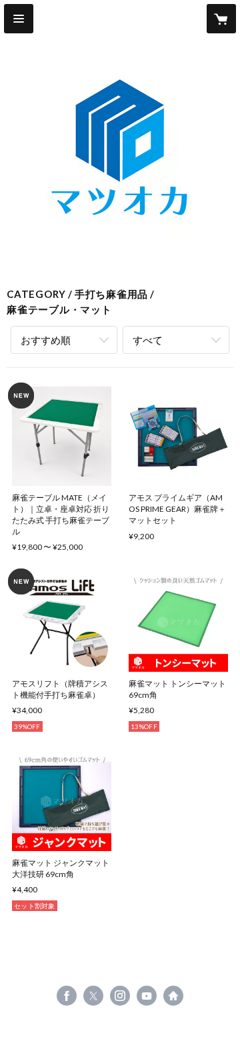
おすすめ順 (46, 340)
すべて (148, 340)
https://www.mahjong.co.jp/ (173, 996)
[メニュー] (18, 18)
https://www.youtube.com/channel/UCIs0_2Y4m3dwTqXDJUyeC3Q (147, 996)
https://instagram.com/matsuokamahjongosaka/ (120, 996)
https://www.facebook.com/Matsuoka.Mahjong (67, 996)
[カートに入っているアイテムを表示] (221, 18)
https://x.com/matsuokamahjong (93, 996)
